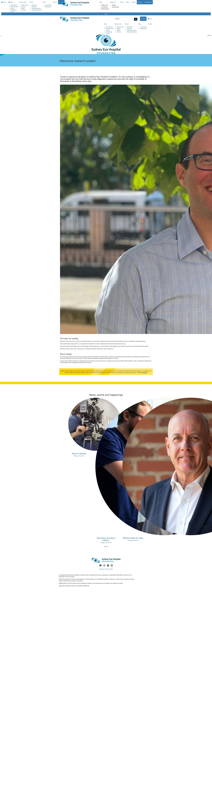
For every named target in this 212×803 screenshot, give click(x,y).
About (100, 2)
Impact (122, 2)
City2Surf (129, 28)
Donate (114, 5)
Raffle (118, 30)
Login (106, 14)
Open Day (129, 27)
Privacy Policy (109, 569)
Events (127, 24)
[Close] (211, 35)
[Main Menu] (0, 35)
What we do (104, 5)
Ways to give (115, 7)
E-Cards (24, 10)
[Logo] (74, 3)
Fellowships (14, 10)
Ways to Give (118, 24)
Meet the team (105, 9)
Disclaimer (102, 569)
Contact (134, 2)
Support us (113, 2)
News (127, 2)
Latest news (143, 27)
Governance (104, 7)
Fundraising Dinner (37, 10)
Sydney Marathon (131, 30)
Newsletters (143, 28)
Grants (12, 11)
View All (106, 546)
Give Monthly (148, 2)
